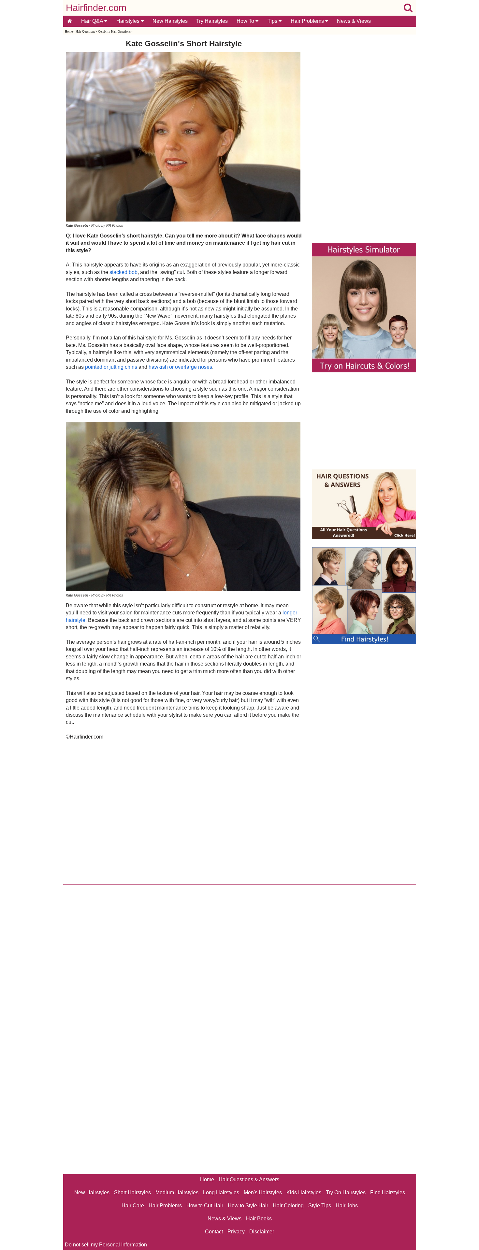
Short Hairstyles (132, 1192)
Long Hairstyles (221, 1192)
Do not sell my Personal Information (106, 1244)
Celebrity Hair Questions (114, 31)
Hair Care (133, 1205)
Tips (273, 21)
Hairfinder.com (96, 8)
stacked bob (123, 272)
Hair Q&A (92, 21)
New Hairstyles (170, 21)
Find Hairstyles (387, 1192)
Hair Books (259, 1218)
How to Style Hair (248, 1205)
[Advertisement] (184, 811)
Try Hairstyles (212, 21)
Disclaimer (261, 1231)
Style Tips (319, 1205)
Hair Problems (308, 21)
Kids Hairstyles (303, 1192)
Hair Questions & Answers (249, 1179)
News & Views (354, 21)
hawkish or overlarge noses (180, 367)
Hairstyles (128, 21)
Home (69, 31)
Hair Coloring (288, 1205)
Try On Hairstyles (346, 1192)
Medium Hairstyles (176, 1192)
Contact (214, 1231)
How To (246, 21)
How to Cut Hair (204, 1205)
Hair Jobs (347, 1205)
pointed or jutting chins (111, 367)
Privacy (236, 1231)
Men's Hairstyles (263, 1192)
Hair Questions (85, 31)
